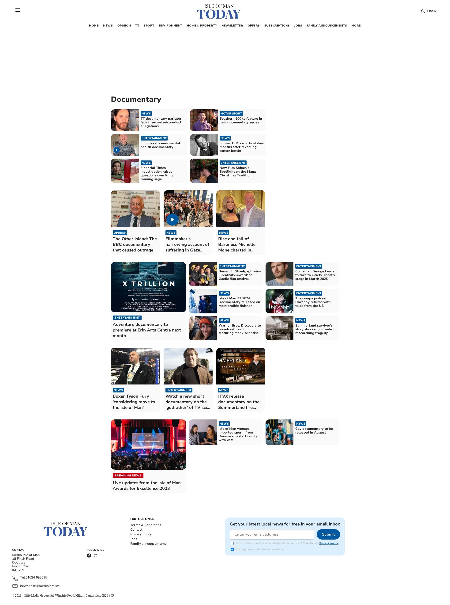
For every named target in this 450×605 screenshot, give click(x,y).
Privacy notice (328, 543)
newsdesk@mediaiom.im (39, 586)
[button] (17, 10)
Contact (136, 529)
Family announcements (148, 543)
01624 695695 (36, 578)
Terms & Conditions (145, 525)
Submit (328, 534)
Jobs (133, 539)
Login (431, 11)
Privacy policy (141, 534)
